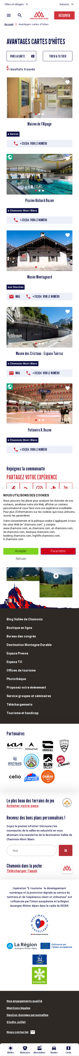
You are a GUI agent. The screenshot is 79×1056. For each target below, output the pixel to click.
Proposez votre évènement (26, 687)
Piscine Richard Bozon (39, 200)
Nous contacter (18, 1032)
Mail (17, 296)
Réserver (64, 15)
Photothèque (16, 679)
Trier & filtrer (57, 56)
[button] (36, 114)
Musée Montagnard (39, 277)
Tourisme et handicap (22, 713)
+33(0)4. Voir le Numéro (33, 143)
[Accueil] (39, 16)
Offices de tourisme (21, 670)
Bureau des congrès (21, 636)
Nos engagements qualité (24, 1001)
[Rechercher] (19, 15)
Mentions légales (18, 1008)
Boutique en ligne (19, 628)
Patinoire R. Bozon (39, 430)
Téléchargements (19, 704)
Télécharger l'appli (22, 871)
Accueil (8, 24)
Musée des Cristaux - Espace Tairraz (39, 353)
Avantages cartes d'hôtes (33, 24)
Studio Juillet (16, 1022)
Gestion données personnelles (27, 1015)
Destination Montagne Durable (29, 645)
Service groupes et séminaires (29, 696)
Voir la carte (17, 56)
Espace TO (14, 662)
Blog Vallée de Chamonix (25, 619)
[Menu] (8, 15)
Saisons (64, 4)
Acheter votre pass (23, 806)
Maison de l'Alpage (39, 124)
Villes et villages (14, 4)
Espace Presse (17, 653)
